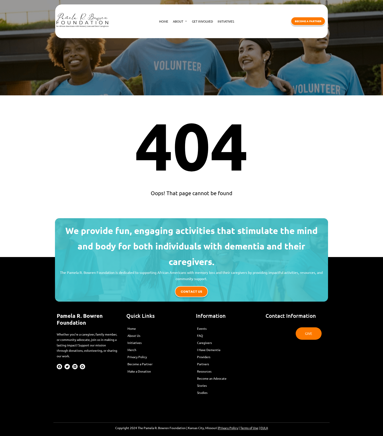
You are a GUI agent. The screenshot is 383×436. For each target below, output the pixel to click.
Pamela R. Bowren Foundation (80, 319)
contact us (191, 291)
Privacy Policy (228, 428)
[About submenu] (186, 21)
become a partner (308, 21)
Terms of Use (249, 428)
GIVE (308, 333)
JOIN (274, 330)
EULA (264, 428)
